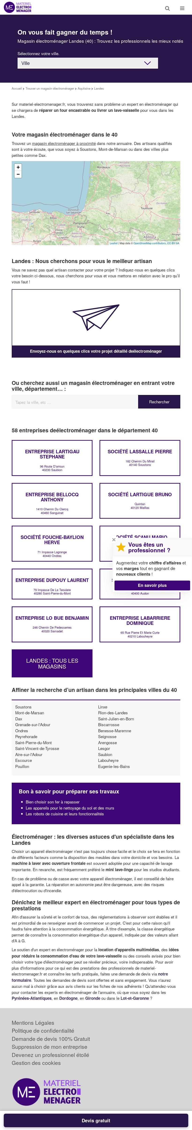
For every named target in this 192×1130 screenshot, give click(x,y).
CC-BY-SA (173, 243)
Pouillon (22, 766)
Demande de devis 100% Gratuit (51, 1038)
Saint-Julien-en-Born (116, 719)
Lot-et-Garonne (135, 998)
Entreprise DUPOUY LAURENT (52, 580)
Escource (23, 760)
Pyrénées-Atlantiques (32, 998)
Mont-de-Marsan (29, 712)
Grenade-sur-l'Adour (32, 724)
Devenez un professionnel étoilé (50, 1055)
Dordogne (68, 998)
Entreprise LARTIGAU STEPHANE (52, 454)
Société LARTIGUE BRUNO (140, 494)
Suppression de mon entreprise (49, 1046)
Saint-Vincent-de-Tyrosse (37, 748)
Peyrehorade (26, 736)
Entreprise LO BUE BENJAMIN (52, 617)
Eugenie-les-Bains (114, 766)
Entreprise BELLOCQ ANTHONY (52, 497)
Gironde (92, 998)
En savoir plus (152, 585)
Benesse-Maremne (114, 730)
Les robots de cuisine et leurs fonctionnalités (65, 814)
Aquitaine (84, 88)
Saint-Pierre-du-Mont (33, 742)
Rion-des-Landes (113, 712)
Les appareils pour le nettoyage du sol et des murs (70, 808)
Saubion (105, 754)
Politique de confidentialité (43, 1030)
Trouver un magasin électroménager (50, 88)
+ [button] (18, 167)
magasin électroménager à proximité (64, 143)
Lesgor (104, 748)
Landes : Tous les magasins (52, 663)
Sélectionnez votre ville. (38, 53)
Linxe (102, 707)
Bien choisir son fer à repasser (53, 802)
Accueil (17, 88)
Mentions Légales (33, 1022)
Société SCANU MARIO (140, 537)
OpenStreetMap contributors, (150, 243)
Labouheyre (108, 760)
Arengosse (107, 742)
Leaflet (114, 243)
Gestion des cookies (36, 1063)
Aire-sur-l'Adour (28, 754)
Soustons (23, 707)
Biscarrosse (108, 724)
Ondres (21, 730)
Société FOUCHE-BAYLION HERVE (52, 540)
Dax (18, 719)
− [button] (18, 174)
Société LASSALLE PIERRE (140, 451)
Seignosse (107, 736)
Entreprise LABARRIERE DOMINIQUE (140, 620)
